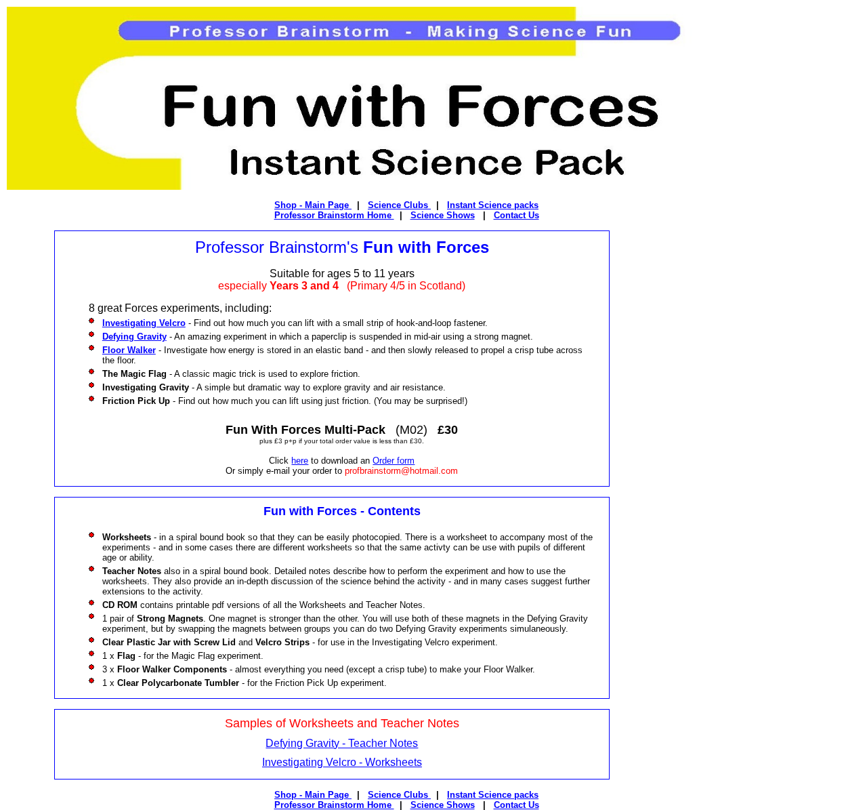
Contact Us (516, 215)
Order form (394, 460)
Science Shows (442, 215)
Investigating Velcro (144, 323)
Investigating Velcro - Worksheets (342, 762)
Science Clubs (399, 205)
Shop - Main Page (313, 205)
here (299, 460)
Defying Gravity (134, 336)
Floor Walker (129, 350)
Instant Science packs (492, 205)
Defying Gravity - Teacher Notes (342, 743)
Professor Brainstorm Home (334, 215)
